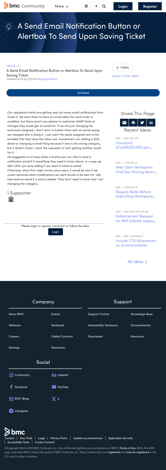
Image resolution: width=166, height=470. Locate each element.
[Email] (124, 122)
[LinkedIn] (151, 122)
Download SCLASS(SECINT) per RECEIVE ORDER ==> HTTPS (133, 149)
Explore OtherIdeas (125, 76)
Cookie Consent (44, 442)
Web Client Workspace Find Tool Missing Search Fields (136, 172)
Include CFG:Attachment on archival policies (136, 243)
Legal (41, 438)
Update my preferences (88, 438)
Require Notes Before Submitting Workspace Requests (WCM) (134, 196)
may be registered (137, 452)
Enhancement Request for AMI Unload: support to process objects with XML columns (136, 223)
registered (113, 452)
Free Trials (26, 438)
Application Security (120, 438)
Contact (9, 438)
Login (55, 232)
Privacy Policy (59, 438)
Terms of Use (128, 448)
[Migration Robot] (11, 198)
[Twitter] (142, 122)
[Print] (133, 122)
